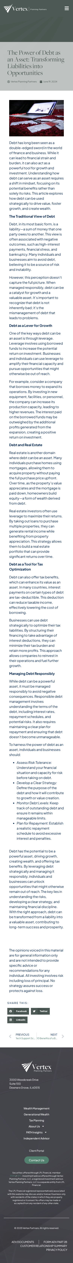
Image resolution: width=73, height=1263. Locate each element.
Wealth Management (37, 1108)
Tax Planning (36, 1120)
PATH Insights (34, 1132)
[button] (18, 1011)
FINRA (13, 1176)
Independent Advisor (37, 1138)
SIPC (19, 1176)
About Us (34, 1126)
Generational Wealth (36, 1114)
